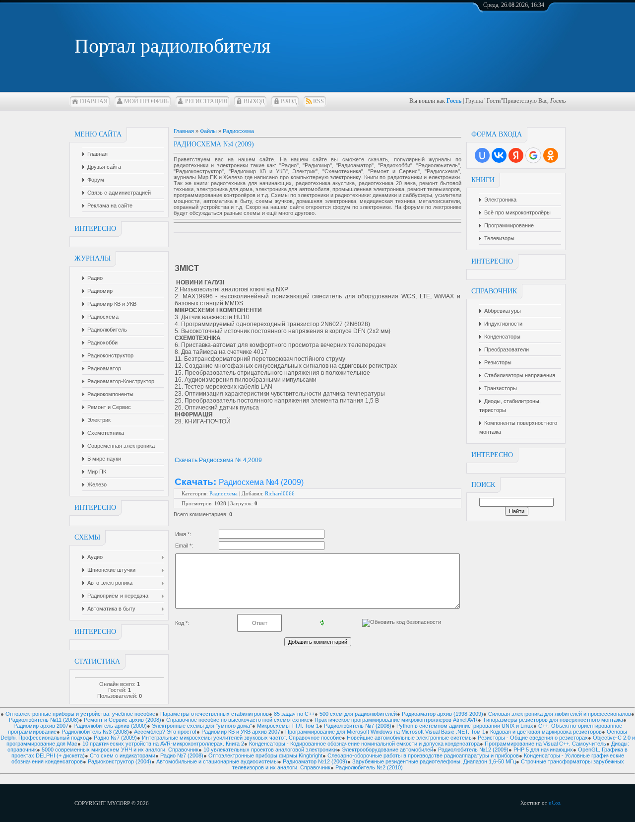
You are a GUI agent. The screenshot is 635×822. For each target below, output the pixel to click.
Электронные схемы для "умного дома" (202, 726)
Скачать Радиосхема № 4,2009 (218, 460)
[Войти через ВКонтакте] (499, 155)
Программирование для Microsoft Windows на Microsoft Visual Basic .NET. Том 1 (385, 732)
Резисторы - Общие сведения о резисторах (533, 738)
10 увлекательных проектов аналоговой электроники (270, 750)
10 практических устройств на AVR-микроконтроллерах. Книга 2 (163, 744)
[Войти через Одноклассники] (550, 155)
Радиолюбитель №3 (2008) (95, 732)
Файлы (208, 131)
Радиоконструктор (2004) (119, 761)
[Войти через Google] (533, 155)
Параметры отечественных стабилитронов (214, 714)
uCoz (555, 803)
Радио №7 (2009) (115, 738)
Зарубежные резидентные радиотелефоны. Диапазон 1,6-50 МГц (434, 761)
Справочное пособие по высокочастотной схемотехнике (238, 720)
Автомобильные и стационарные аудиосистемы (217, 761)
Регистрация (206, 101)
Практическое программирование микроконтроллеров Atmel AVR (396, 720)
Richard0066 (280, 493)
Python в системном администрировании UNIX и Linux (464, 726)
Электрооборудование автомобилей (387, 750)
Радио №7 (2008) (181, 755)
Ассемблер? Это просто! (165, 732)
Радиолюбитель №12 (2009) (473, 750)
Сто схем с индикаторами (122, 755)
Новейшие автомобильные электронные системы (410, 738)
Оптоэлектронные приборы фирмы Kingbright (265, 755)
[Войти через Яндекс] (515, 155)
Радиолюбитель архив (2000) (110, 726)
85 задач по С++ (294, 714)
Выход (254, 101)
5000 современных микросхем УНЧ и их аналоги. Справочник (120, 750)
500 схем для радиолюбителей (358, 714)
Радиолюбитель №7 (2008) (357, 726)
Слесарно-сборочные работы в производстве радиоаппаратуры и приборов (423, 755)
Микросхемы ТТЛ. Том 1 (288, 726)
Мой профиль (146, 101)
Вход (289, 101)
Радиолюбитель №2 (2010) (369, 767)
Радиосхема (238, 131)
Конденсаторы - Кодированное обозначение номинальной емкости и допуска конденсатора (364, 744)
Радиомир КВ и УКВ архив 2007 (240, 732)
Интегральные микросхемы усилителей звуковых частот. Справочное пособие (242, 738)
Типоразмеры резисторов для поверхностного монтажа (553, 720)
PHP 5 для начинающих (543, 750)
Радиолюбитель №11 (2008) (44, 720)
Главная (93, 101)
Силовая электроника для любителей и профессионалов (559, 714)
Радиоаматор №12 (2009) (315, 761)
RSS (318, 101)
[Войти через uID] (482, 155)
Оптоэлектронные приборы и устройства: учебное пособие (80, 714)
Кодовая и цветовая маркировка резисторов (546, 732)
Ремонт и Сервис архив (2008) (122, 720)
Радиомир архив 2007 (40, 726)
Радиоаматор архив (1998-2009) (442, 714)
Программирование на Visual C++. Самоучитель (545, 744)
